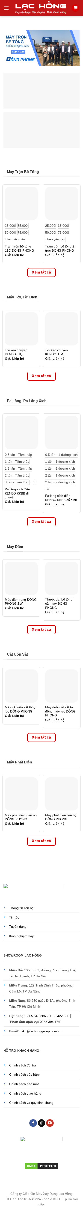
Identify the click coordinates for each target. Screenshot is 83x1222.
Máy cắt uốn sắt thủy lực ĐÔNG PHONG (20, 709)
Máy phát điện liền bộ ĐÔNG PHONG (61, 817)
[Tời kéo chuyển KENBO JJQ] (21, 328)
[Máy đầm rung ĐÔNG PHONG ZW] (21, 578)
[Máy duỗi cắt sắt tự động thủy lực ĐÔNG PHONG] (61, 685)
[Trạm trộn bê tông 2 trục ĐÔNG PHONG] (61, 203)
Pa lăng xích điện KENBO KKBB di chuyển (17, 493)
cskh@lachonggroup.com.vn (40, 1031)
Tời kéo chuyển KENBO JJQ (16, 352)
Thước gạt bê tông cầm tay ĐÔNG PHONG (58, 603)
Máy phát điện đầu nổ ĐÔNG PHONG (21, 817)
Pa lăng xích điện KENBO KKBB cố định (61, 498)
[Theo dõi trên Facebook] (33, 1123)
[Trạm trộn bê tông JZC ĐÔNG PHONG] (21, 203)
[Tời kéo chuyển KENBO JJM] (61, 328)
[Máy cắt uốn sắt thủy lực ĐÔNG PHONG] (21, 685)
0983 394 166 (50, 1022)
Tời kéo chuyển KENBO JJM (56, 352)
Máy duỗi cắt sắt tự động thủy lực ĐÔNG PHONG (60, 711)
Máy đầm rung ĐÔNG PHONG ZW (21, 602)
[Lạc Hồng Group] (40, 8)
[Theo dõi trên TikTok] (41, 1123)
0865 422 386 (59, 1016)
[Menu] (6, 8)
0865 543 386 (36, 1016)
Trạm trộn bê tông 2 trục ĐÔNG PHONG (59, 248)
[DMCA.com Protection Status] (41, 1165)
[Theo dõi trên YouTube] (50, 1123)
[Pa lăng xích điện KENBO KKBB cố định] (61, 432)
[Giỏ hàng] (75, 8)
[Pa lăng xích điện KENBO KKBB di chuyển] (21, 432)
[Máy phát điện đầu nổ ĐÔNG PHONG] (21, 793)
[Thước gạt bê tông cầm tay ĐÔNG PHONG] (61, 578)
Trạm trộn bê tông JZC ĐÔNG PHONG (19, 248)
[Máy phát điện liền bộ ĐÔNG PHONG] (61, 793)
